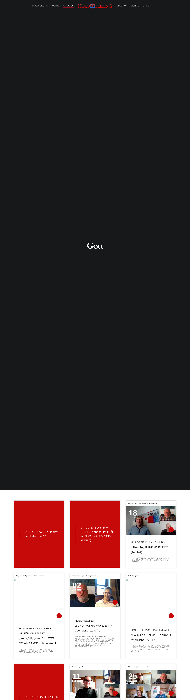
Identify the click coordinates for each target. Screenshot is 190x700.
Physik (139, 503)
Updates (158, 503)
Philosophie (132, 503)
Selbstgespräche (148, 503)
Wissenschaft (39, 576)
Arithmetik (76, 576)
